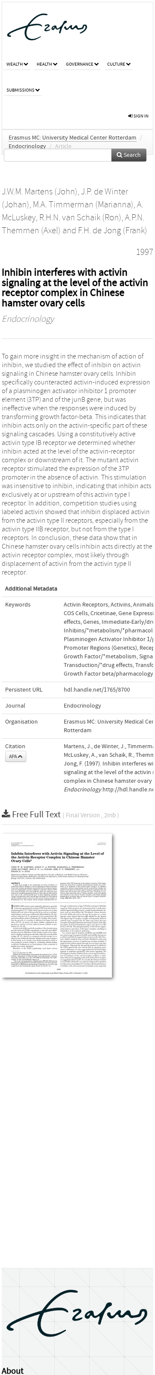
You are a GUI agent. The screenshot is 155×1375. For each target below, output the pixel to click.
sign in (141, 116)
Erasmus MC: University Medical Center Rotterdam (72, 137)
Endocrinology (27, 146)
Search (131, 155)
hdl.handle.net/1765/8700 (97, 689)
